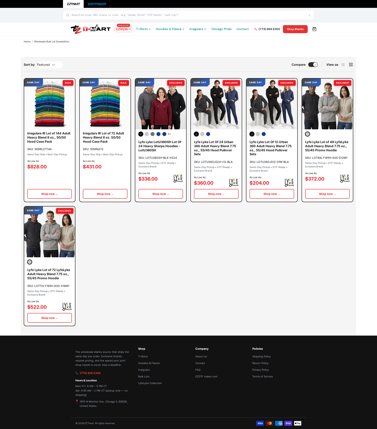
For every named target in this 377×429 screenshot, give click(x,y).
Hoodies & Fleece (168, 29)
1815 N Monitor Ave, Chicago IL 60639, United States (103, 403)
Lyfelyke (122, 28)
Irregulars (196, 29)
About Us (201, 356)
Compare (299, 65)
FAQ (197, 369)
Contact (243, 29)
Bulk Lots (143, 376)
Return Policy (260, 363)
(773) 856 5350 (90, 373)
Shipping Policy (261, 356)
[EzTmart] (90, 29)
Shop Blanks (295, 29)
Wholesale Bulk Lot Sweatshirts (51, 41)
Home (27, 41)
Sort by (29, 65)
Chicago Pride (221, 29)
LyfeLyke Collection (150, 383)
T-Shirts (142, 29)
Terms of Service (262, 376)
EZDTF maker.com (206, 376)
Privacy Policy (260, 369)
